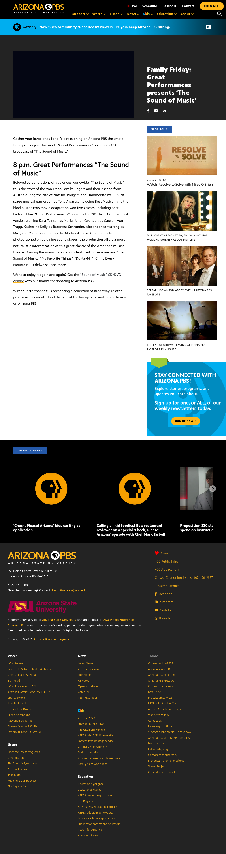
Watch (12, 656)
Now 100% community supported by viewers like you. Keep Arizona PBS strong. (105, 27)
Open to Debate (88, 686)
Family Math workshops (92, 764)
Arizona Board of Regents (51, 639)
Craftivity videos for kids (92, 747)
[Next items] (212, 488)
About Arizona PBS (159, 669)
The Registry (85, 801)
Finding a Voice (17, 786)
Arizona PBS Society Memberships (169, 738)
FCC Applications (167, 569)
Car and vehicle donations (164, 772)
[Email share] (167, 111)
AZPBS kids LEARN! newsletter (96, 735)
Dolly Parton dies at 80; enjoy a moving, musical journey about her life (178, 237)
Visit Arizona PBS (158, 715)
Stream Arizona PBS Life (22, 726)
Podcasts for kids (88, 752)
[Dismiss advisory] (208, 27)
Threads (164, 618)
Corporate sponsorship (162, 755)
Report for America (90, 830)
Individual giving (158, 749)
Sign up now (184, 421)
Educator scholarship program (97, 818)
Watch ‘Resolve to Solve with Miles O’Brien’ (180, 184)
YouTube (165, 610)
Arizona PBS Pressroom (162, 680)
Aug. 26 (156, 180)
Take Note (14, 775)
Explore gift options (160, 726)
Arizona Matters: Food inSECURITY (29, 692)
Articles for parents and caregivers (99, 758)
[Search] (219, 14)
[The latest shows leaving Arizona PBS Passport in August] (182, 303)
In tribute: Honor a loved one (166, 760)
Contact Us (155, 720)
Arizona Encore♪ (18, 769)
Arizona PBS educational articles (97, 807)
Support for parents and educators (99, 824)
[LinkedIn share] (158, 111)
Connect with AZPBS (160, 663)
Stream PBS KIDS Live (91, 724)
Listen (12, 744)
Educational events (89, 790)
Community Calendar (161, 686)
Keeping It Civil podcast (22, 781)
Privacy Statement (168, 586)
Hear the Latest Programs (24, 752)
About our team (88, 835)
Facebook (164, 594)
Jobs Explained (17, 703)
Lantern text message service (96, 741)
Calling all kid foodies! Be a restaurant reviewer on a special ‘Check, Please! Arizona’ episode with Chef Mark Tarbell (131, 530)
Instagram (165, 602)
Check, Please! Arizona (22, 675)
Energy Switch (16, 698)
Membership (156, 743)
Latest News (85, 663)
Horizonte (84, 675)
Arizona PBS (16, 625)
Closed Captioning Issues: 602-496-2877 (184, 577)
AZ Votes (83, 680)
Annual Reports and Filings (164, 709)
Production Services (160, 698)
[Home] (38, 8)
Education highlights (90, 784)
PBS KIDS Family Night (91, 729)
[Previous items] (13, 488)
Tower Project (157, 766)
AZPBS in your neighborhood (95, 795)
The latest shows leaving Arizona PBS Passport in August (176, 347)
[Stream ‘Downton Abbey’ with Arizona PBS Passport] (182, 248)
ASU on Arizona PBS (20, 720)
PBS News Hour (87, 698)
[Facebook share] (150, 111)
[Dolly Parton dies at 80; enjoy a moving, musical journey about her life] (182, 193)
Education (85, 776)
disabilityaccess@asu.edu (69, 590)
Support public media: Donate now (169, 732)
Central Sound (16, 758)
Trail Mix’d (14, 680)
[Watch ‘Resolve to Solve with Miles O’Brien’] (182, 138)
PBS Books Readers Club (162, 703)
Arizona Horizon (88, 669)
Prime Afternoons (19, 715)
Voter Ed (83, 692)
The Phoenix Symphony (22, 763)
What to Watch (17, 663)
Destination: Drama (20, 709)
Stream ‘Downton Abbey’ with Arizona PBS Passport (179, 292)
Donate (165, 553)
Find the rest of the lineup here (72, 297)
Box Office (154, 692)
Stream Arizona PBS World (24, 732)
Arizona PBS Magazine (161, 675)
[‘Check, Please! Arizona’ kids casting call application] (51, 469)
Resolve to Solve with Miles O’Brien (29, 669)
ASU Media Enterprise (118, 620)
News (82, 656)
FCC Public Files (166, 561)
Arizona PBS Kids (88, 718)
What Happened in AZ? (22, 686)
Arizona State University (59, 620)
